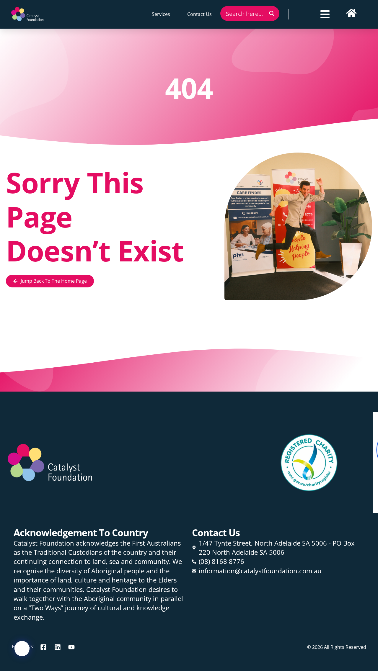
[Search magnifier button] (272, 13)
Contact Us (199, 14)
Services (161, 14)
